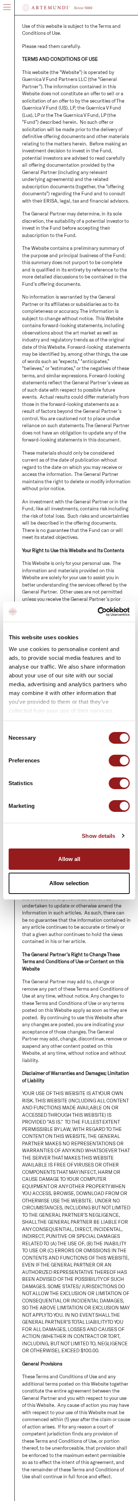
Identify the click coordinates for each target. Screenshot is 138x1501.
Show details (98, 836)
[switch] (119, 761)
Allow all (69, 859)
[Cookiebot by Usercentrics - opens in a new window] (98, 612)
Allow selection (69, 883)
